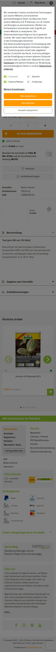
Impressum (9, 63)
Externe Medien (16, 82)
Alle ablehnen (28, 103)
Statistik (36, 76)
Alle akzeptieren (28, 96)
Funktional (37, 82)
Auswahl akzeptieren (28, 110)
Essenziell (13, 76)
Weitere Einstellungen (14, 89)
